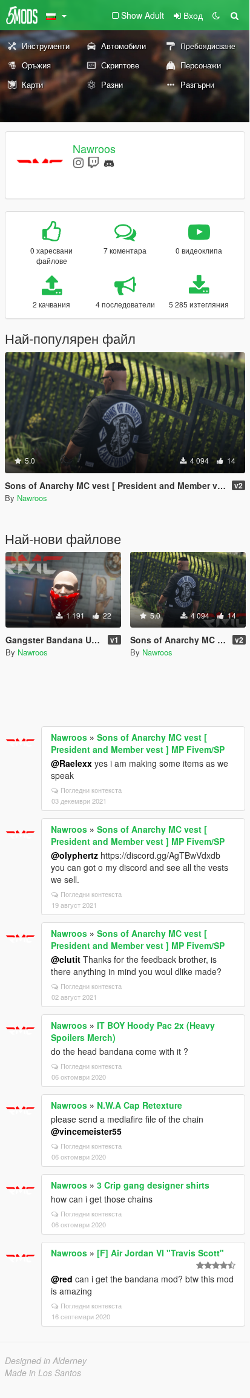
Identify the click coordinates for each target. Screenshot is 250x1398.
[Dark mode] (216, 15)
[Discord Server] (109, 162)
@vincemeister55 (86, 1131)
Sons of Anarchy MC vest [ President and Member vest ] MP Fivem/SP (138, 743)
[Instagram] (78, 162)
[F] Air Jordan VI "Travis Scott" (160, 1253)
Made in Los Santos (43, 1373)
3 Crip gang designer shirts (153, 1185)
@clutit (66, 959)
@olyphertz (74, 855)
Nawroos (94, 148)
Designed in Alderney (46, 1360)
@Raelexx (71, 763)
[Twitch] (93, 162)
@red (62, 1279)
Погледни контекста (91, 790)
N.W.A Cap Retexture (139, 1105)
